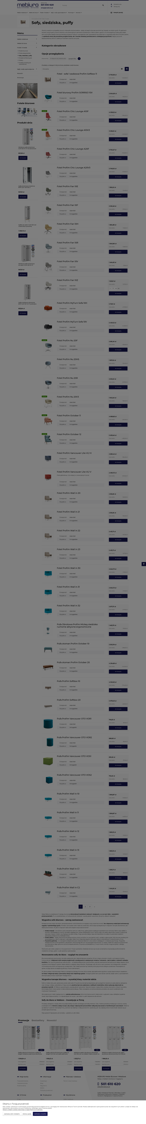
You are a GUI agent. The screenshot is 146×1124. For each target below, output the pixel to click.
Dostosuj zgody (27, 1114)
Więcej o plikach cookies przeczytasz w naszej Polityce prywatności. (23, 1109)
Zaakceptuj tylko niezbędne (12, 1114)
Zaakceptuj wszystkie (40, 1114)
